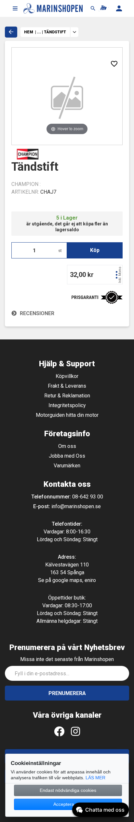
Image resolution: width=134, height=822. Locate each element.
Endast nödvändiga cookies (68, 790)
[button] (15, 8)
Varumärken (67, 465)
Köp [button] (95, 250)
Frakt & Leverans (67, 386)
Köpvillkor (67, 376)
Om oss (67, 446)
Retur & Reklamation (67, 396)
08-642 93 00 (87, 497)
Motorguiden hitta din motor (67, 415)
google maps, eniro (74, 580)
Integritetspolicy (67, 405)
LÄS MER (95, 777)
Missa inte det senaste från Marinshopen (67, 659)
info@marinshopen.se (76, 506)
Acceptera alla (68, 804)
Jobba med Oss (67, 456)
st (60, 250)
